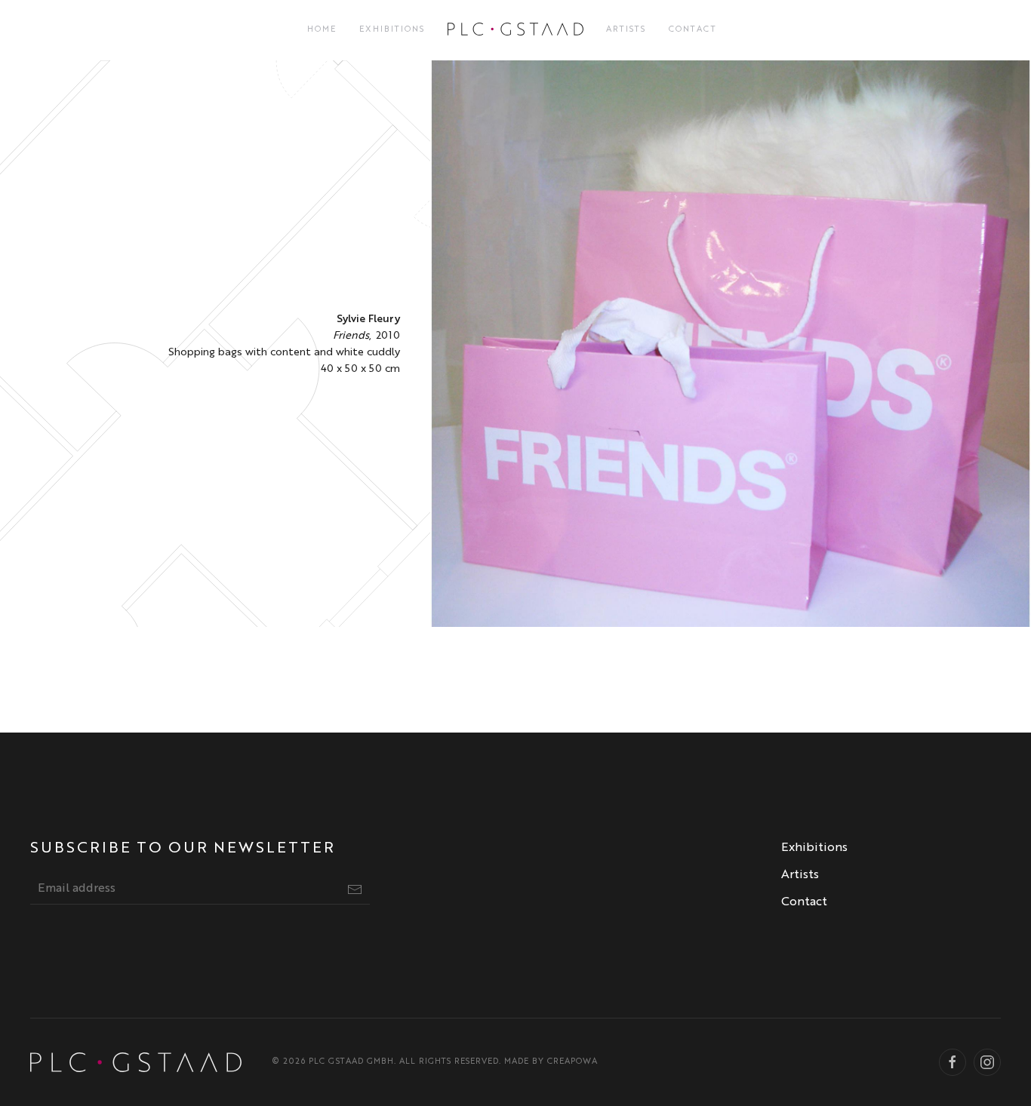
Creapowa (572, 1062)
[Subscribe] (355, 889)
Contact (693, 30)
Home (322, 30)
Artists (626, 30)
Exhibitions (392, 30)
